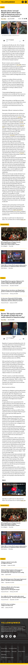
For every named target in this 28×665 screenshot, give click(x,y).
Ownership (14, 651)
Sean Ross (3, 18)
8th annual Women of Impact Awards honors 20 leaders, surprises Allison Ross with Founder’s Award (10, 243)
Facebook (26, 18)
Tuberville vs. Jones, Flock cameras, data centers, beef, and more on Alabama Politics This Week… (14, 265)
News (2, 7)
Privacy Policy (4, 648)
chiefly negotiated (17, 209)
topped (21, 121)
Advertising (3, 654)
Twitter (22, 18)
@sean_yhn (22, 219)
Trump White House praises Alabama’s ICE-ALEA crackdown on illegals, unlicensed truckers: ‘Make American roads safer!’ (12, 282)
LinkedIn (24, 18)
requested (12, 134)
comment (21, 152)
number (19, 116)
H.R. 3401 (19, 64)
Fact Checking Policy (5, 651)
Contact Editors (21, 651)
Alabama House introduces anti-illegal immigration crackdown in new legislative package (13, 291)
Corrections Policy (13, 648)
